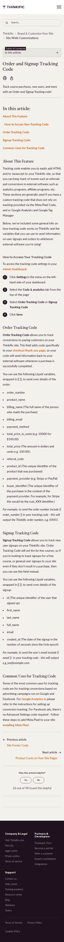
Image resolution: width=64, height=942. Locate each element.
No (38, 780)
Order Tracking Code (16, 132)
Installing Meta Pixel (16, 725)
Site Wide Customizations (22, 38)
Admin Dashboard (14, 269)
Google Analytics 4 (34, 699)
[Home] (14, 7)
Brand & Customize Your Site (35, 33)
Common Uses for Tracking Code (24, 148)
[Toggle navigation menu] (59, 7)
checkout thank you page (29, 350)
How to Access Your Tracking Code (26, 124)
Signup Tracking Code (16, 140)
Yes (25, 780)
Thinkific (8, 33)
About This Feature (15, 116)
